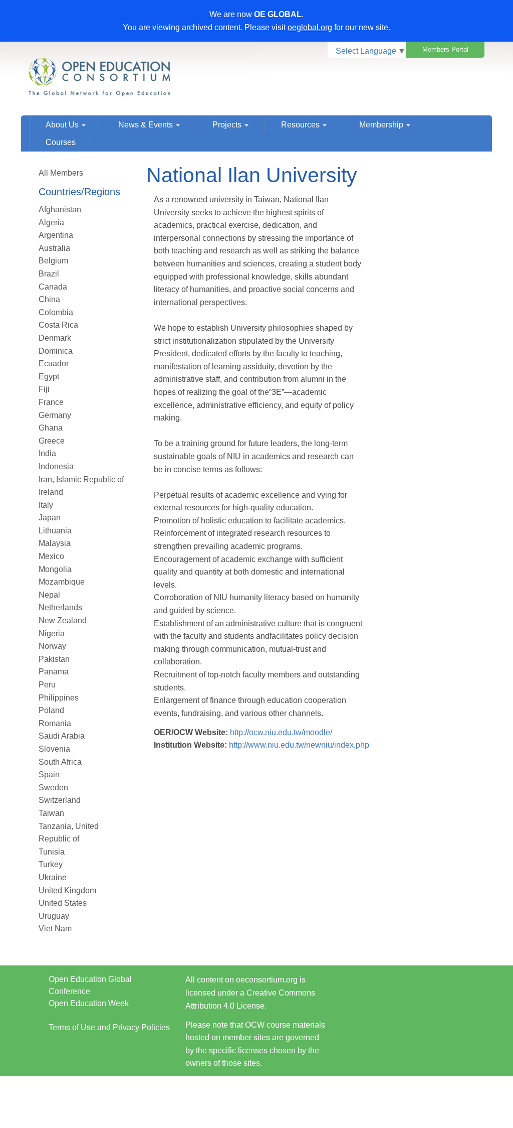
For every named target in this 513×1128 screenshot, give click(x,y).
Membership (382, 124)
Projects (227, 124)
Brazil (49, 273)
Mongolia (55, 569)
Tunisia (52, 852)
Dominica (56, 351)
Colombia (56, 312)
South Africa (60, 762)
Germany (55, 415)
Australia (54, 248)
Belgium (53, 260)
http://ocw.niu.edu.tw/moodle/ (281, 732)
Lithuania (55, 530)
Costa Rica (58, 325)
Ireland (51, 492)
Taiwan (51, 813)
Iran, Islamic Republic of (81, 479)
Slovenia (54, 749)
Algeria (51, 222)
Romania (55, 723)
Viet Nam (55, 928)
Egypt (49, 376)
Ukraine (53, 877)
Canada (53, 287)
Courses (61, 142)
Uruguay (54, 916)
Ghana (51, 428)
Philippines (59, 697)
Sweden (53, 787)
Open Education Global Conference (90, 985)
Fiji (44, 389)
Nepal (49, 595)
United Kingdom (67, 890)
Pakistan (54, 659)
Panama (54, 671)
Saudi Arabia (62, 736)
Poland (51, 710)
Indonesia (56, 466)
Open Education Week (89, 1003)
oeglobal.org (310, 27)
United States (63, 903)
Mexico (51, 556)
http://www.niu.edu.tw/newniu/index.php (299, 745)
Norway (52, 646)
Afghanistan (60, 209)
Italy (46, 505)
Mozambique (62, 582)
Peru (47, 684)
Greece (52, 441)
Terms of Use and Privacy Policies (109, 1027)
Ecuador (54, 363)
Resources (301, 124)
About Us (63, 124)
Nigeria (52, 633)
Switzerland (60, 800)
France (51, 402)
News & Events (146, 124)
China (49, 299)
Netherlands (60, 607)
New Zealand (63, 620)
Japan (50, 517)
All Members (61, 173)
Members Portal (445, 49)
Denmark (55, 338)
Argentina (56, 235)
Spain (49, 774)
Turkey (51, 864)
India (47, 453)
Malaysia (55, 543)
